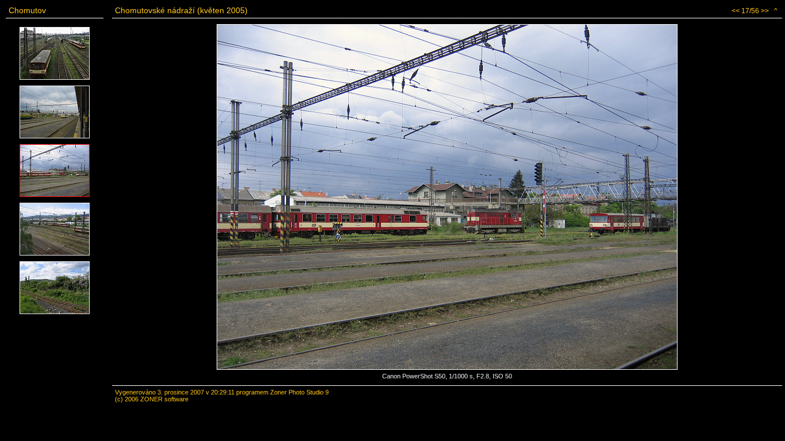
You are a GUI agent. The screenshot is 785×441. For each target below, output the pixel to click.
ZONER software (164, 399)
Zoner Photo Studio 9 (299, 392)
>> (765, 11)
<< (736, 11)
